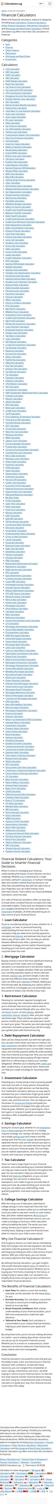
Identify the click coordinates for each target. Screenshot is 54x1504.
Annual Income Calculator (18, 275)
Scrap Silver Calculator (16, 530)
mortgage (6, 927)
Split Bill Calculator (14, 518)
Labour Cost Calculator (16, 440)
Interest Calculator (14, 716)
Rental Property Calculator (18, 596)
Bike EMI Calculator (15, 177)
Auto (8, 44)
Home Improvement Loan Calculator (23, 620)
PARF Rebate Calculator (17, 81)
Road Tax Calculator (15, 84)
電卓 (43, 1491)
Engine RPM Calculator (16, 153)
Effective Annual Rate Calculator (21, 794)
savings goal (19, 1136)
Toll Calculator (12, 141)
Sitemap (25, 1462)
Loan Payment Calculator (17, 326)
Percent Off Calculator (16, 479)
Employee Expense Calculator (19, 329)
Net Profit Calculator (15, 320)
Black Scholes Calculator (17, 779)
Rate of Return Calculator (18, 782)
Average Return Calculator (18, 722)
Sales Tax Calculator (15, 548)
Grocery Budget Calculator (18, 443)
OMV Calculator (13, 75)
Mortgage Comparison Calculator (21, 662)
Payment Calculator (15, 377)
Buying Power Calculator (17, 284)
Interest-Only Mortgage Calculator (22, 683)
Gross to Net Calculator (17, 536)
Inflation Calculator (15, 380)
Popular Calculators (9, 1462)
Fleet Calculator (13, 123)
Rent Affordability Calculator (19, 704)
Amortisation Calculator (17, 608)
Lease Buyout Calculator (17, 165)
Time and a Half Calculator (18, 419)
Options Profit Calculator (17, 821)
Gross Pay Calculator (15, 246)
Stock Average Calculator (17, 812)
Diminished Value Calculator (19, 186)
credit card (46, 1063)
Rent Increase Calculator (17, 707)
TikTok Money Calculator (17, 521)
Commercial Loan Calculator (19, 452)
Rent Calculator (13, 614)
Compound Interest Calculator (20, 746)
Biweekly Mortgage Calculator (20, 671)
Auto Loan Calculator (15, 114)
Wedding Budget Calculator (19, 204)
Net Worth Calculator (16, 308)
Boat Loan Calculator (15, 407)
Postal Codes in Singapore (34, 1459)
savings (30, 1012)
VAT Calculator (12, 386)
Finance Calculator (14, 713)
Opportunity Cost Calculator (19, 491)
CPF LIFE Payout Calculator (18, 593)
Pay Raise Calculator (15, 201)
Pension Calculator (14, 554)
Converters (36, 1462)
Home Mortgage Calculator (19, 638)
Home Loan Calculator (16, 602)
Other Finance (12, 50)
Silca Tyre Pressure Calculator (20, 138)
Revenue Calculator (15, 350)
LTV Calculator (12, 623)
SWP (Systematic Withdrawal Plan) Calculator (27, 392)
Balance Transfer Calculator (19, 213)
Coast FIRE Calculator (16, 581)
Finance (9, 47)
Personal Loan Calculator (17, 290)
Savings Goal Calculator (17, 270)
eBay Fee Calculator (15, 362)
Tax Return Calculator (16, 335)
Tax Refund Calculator (16, 371)
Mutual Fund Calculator (17, 758)
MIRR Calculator (13, 818)
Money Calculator (14, 512)
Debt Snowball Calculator (18, 287)
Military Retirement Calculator (20, 590)
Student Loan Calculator (17, 243)
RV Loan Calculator (14, 120)
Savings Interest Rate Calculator (21, 278)
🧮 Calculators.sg (11, 3)
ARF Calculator (12, 78)
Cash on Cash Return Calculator (21, 650)
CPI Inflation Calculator (16, 383)
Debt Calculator (13, 249)
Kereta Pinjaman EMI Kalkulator (21, 168)
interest (19, 936)
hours (33, 1266)
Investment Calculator (16, 725)
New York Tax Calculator (17, 431)
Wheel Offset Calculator (17, 171)
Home (4, 11)
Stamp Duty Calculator (16, 108)
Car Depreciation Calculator (19, 192)
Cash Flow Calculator (15, 234)
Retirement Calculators (38, 25)
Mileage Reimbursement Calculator (22, 189)
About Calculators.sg (10, 1459)
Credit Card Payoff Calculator (19, 210)
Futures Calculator (14, 296)
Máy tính (49, 1485)
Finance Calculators (37, 22)
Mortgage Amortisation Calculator (22, 626)
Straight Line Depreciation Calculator (23, 273)
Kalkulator (18, 1482)
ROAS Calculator (13, 761)
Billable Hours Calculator (17, 311)
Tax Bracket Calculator (16, 347)
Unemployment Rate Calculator (20, 533)
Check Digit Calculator (16, 461)
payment (26, 981)
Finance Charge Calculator (18, 231)
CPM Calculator (13, 467)
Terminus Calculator (15, 159)
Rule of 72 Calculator (15, 800)
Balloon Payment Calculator (19, 147)
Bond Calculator (13, 734)
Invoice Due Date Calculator (19, 237)
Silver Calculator (13, 506)
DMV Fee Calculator (15, 174)
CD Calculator (12, 776)
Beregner (36, 1470)
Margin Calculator (14, 398)
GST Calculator (12, 102)
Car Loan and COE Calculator (19, 90)
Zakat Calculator (13, 401)
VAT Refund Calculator (16, 341)
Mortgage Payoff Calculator (19, 689)
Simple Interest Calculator (18, 848)
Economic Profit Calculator (18, 485)
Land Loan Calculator (15, 647)
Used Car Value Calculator (18, 144)
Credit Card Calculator (16, 410)
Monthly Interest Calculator (19, 836)
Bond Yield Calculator (16, 827)
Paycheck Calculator (15, 293)
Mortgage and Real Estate (18, 56)
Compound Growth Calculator (20, 749)
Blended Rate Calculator (17, 806)
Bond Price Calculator (16, 839)
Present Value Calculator (17, 728)
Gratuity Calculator (14, 395)
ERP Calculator (12, 72)
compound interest (23, 1103)
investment (7, 911)
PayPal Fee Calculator (16, 359)
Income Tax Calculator (16, 353)
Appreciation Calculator (17, 824)
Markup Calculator (14, 434)
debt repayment (9, 1045)
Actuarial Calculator (15, 542)
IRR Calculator (12, 809)
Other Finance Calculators (14, 25)
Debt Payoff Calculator (16, 216)
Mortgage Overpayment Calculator (22, 665)
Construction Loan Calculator (19, 686)
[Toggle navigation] (49, 3)
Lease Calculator (13, 255)
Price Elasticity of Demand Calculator (23, 416)
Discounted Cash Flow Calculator (21, 767)
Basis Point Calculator (16, 788)
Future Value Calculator (17, 731)
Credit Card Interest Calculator (20, 219)
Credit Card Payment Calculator (20, 317)
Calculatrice (35, 1479)
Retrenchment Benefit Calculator (21, 105)
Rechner (9, 1488)
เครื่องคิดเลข (5, 1491)
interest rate (16, 975)
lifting (47, 1293)
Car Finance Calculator (16, 126)
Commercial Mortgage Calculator (21, 698)
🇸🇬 (40, 4)
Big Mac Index (12, 497)
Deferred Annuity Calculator (19, 569)
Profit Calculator (13, 500)
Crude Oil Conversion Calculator (21, 344)
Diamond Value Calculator (18, 545)
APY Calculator (12, 764)
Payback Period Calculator (18, 851)
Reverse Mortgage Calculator (19, 695)
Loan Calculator (13, 338)
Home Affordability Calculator (20, 668)
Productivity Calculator (16, 446)
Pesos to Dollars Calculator (18, 302)
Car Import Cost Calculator (18, 87)
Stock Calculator (13, 815)
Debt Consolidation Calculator (20, 228)
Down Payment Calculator (18, 680)
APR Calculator (12, 701)
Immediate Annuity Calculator (20, 584)
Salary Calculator (13, 356)
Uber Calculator (13, 183)
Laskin (37, 1485)
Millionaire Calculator (16, 830)
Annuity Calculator (14, 557)
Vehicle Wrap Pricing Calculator (20, 180)
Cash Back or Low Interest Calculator (23, 111)
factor (8, 1012)
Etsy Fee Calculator (14, 365)
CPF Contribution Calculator (19, 93)
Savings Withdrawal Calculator (20, 264)
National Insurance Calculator (20, 488)
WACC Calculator (13, 299)
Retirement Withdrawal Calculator (22, 563)
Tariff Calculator (13, 413)
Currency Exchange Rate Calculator (22, 449)
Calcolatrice (5, 1473)
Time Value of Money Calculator (21, 755)
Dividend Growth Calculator (19, 743)
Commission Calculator (17, 389)
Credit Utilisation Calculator (19, 258)
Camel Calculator (14, 539)
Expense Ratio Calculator (17, 752)
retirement (26, 879)
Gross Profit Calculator (16, 252)
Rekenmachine (25, 1488)
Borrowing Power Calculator (19, 674)
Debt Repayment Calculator (19, 225)
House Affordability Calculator (20, 629)
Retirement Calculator (16, 566)
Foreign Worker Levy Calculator (20, 99)
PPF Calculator (12, 572)
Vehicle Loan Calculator (17, 132)
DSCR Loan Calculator (16, 677)
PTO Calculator (13, 305)
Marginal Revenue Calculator (19, 494)
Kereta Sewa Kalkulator (17, 150)
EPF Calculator (12, 404)
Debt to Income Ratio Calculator (21, 659)
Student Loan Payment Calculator (21, 281)
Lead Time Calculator (15, 503)
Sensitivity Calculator (15, 551)
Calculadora (22, 1473)
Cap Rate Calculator (15, 611)
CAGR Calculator (13, 791)
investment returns (11, 1015)
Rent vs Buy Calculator (16, 599)
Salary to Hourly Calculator (18, 207)
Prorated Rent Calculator (17, 632)
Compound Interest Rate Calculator (22, 833)
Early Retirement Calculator (19, 575)
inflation (25, 1015)
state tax (17, 1176)
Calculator (5, 1476)
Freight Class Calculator (17, 162)
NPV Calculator (13, 845)
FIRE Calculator (13, 560)
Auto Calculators (18, 22)
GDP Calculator (13, 515)
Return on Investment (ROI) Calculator (24, 719)
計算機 (19, 1491)
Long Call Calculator (15, 240)
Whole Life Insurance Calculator (21, 323)
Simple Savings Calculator (18, 195)
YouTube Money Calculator (18, 422)
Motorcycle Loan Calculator (19, 156)
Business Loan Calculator (17, 458)
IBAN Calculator (13, 437)
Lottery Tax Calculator (16, 482)
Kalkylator (24, 1485)
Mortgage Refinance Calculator (20, 692)
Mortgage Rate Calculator (18, 644)
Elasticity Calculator (15, 464)
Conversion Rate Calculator (18, 524)
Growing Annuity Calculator (19, 578)
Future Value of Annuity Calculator (22, 773)
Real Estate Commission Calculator (22, 653)
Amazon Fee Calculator (16, 368)
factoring (40, 1215)
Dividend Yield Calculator (17, 797)
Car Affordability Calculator (18, 129)
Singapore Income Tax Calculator (21, 96)
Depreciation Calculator (17, 473)
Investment (11, 59)
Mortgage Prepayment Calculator (21, 710)
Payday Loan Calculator (17, 332)
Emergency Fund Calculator (19, 314)
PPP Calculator (12, 261)
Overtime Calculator (15, 476)
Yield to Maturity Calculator (18, 842)
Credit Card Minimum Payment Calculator (25, 222)
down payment (16, 1130)
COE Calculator (13, 69)
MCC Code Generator (16, 455)
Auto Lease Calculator (16, 117)
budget (30, 1139)
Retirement (11, 53)
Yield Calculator (13, 470)
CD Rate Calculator (14, 803)
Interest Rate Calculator (17, 785)
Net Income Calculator (16, 198)
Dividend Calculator (15, 740)
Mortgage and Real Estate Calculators (23, 28)
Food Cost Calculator (15, 509)
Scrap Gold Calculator (16, 428)
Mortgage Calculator (15, 605)
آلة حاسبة (41, 1488)
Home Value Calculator (16, 641)
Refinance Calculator (15, 617)
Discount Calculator (15, 527)
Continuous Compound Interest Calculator (26, 770)
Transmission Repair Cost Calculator (23, 135)
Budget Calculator (14, 267)
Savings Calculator (14, 737)
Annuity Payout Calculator (18, 587)
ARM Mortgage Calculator (18, 635)
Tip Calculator (12, 374)
